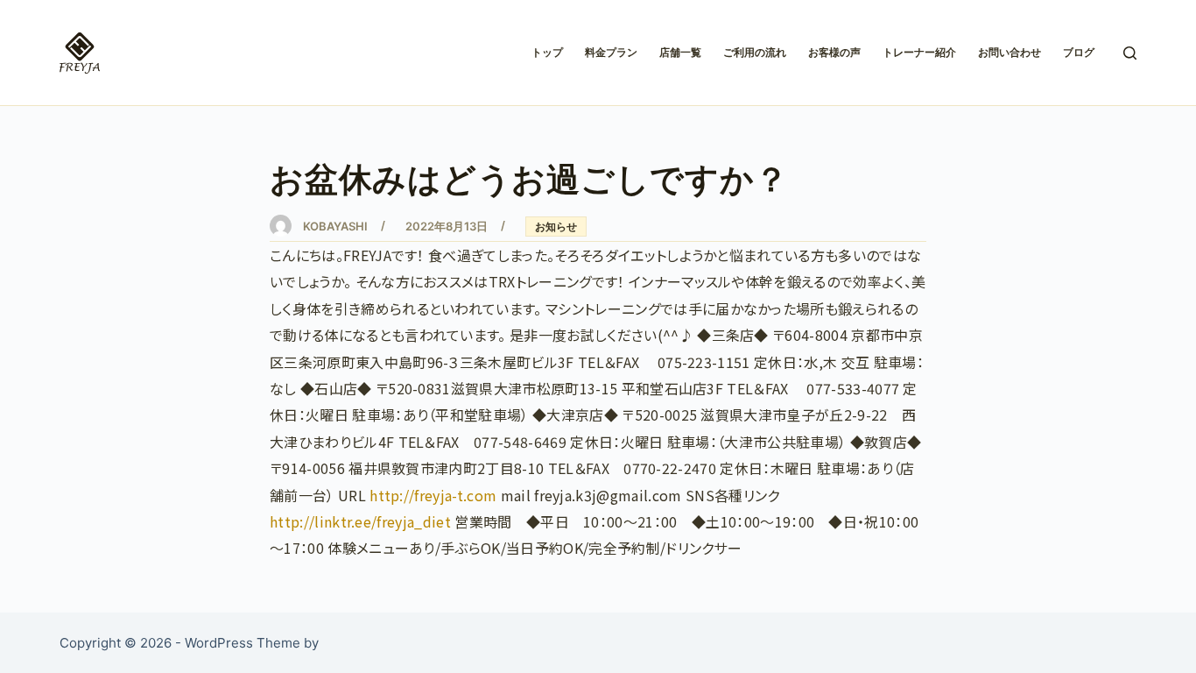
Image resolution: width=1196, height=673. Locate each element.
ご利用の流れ (754, 52)
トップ (547, 52)
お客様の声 (834, 52)
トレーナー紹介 (919, 52)
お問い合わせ (1009, 52)
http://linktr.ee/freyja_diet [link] (360, 521)
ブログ (1078, 52)
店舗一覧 (680, 52)
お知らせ (556, 226)
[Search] (1129, 53)
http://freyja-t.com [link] (432, 495)
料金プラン (611, 52)
